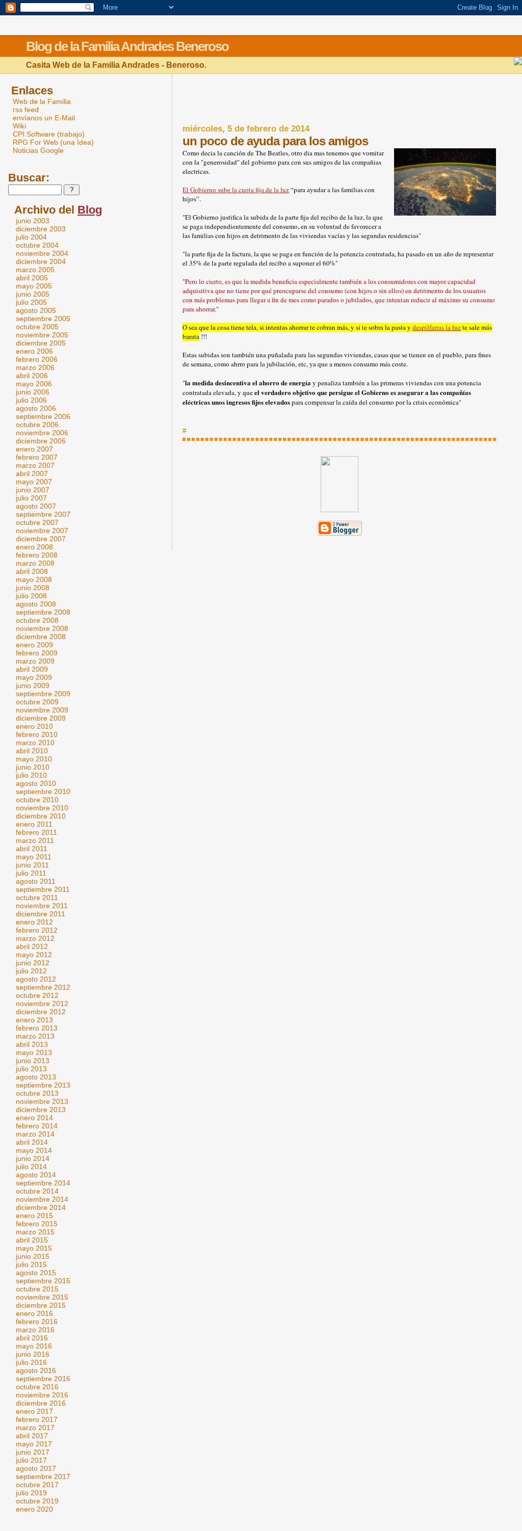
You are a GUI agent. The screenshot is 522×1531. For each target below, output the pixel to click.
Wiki (19, 126)
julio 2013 (31, 1069)
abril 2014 (32, 1142)
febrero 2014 (37, 1126)
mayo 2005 (34, 286)
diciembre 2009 (41, 718)
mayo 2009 (34, 677)
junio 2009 (32, 685)
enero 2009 (34, 645)
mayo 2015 (34, 1248)
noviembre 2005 (42, 335)
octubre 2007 (37, 522)
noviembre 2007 (42, 530)
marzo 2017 (35, 1427)
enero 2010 (34, 726)
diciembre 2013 (41, 1109)
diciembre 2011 (40, 914)
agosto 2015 (36, 1273)
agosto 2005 (36, 310)
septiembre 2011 (43, 889)
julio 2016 (31, 1362)
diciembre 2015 (41, 1305)
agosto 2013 (36, 1077)
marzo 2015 (35, 1232)
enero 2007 (34, 449)
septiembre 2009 (43, 694)
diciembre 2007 (41, 539)
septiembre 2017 (43, 1476)
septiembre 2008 (43, 612)
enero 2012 (34, 922)
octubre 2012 (37, 995)
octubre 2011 (37, 897)
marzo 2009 (35, 661)
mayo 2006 (34, 384)
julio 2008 (31, 596)
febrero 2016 (37, 1321)
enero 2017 (34, 1411)
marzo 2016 (35, 1330)
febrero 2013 (37, 1028)
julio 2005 (31, 302)
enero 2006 (34, 351)
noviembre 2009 (42, 710)
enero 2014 (34, 1118)
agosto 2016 (36, 1370)
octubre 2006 (37, 424)
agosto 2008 (36, 604)
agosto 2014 (36, 1175)
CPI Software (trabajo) (49, 134)
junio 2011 (32, 865)
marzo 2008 (35, 563)
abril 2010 (32, 751)
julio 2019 (31, 1493)
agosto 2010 (36, 783)
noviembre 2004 (42, 253)
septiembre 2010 (43, 791)
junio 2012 (32, 963)
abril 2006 (32, 376)
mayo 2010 (34, 759)
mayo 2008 (34, 579)
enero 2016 (34, 1313)
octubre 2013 (37, 1093)
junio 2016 (32, 1354)
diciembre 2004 (41, 261)
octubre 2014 (37, 1191)
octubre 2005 (37, 327)
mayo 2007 (34, 482)
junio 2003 (32, 221)
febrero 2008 (37, 555)
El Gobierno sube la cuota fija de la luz (235, 189)
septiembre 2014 (43, 1183)
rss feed (26, 109)
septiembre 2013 (43, 1085)
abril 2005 (32, 278)
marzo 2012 (35, 938)
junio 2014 (32, 1158)
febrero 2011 (36, 832)
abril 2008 (32, 571)
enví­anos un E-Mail (44, 118)
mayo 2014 (34, 1150)
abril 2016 (32, 1338)
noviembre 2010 (42, 808)
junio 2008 (32, 588)
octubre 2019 (37, 1501)
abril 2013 (32, 1044)
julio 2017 (31, 1460)
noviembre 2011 (42, 906)
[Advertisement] (339, 99)
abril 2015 (32, 1240)
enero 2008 (34, 547)
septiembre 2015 (43, 1281)
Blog (89, 209)
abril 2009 (32, 669)
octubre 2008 (37, 620)
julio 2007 (31, 498)
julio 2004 (31, 237)
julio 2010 (31, 775)
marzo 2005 (35, 270)
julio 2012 (31, 971)
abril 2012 (32, 946)
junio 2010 (32, 767)
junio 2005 (32, 294)
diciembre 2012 (41, 1012)
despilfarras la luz (436, 327)
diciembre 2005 (41, 343)
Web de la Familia (42, 101)
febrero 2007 (37, 457)
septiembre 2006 (43, 416)
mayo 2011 (33, 857)
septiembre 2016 (43, 1379)
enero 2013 (34, 1020)
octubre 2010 (37, 800)
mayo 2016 (34, 1346)
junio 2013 (32, 1061)
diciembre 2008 (41, 636)
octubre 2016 (37, 1387)
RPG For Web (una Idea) (53, 142)
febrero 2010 (37, 734)
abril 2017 (32, 1436)
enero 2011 (34, 824)
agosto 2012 (36, 979)
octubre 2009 (37, 702)
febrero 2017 (37, 1419)
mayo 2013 (34, 1052)
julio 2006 (31, 400)
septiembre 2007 (43, 514)
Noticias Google (38, 150)
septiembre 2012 (43, 987)
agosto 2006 (36, 408)
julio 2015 (31, 1264)
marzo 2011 (35, 840)
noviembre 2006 (42, 433)
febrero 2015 (37, 1224)
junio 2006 (32, 392)
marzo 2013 (35, 1036)
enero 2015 (34, 1215)
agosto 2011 (36, 881)
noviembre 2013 (42, 1101)
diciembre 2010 (41, 816)
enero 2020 (34, 1509)
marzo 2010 (35, 742)
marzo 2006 (35, 367)
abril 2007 (32, 473)
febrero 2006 (37, 359)
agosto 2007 (36, 506)
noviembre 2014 (42, 1199)
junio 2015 (32, 1256)
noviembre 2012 (42, 1003)
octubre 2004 (37, 245)
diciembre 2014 (41, 1207)
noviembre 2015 (42, 1297)
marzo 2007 (35, 465)
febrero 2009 (37, 653)
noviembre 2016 (42, 1395)
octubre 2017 (37, 1485)
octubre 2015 (37, 1289)
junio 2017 (32, 1452)
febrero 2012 (37, 930)
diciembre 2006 (41, 441)
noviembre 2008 (42, 628)
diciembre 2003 (41, 229)
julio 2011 (31, 873)
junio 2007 (32, 490)
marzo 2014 (35, 1134)
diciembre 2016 (41, 1403)
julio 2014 (31, 1167)
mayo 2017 (34, 1444)
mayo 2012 (34, 955)
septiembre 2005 (43, 318)
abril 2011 (31, 848)
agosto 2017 (36, 1468)
